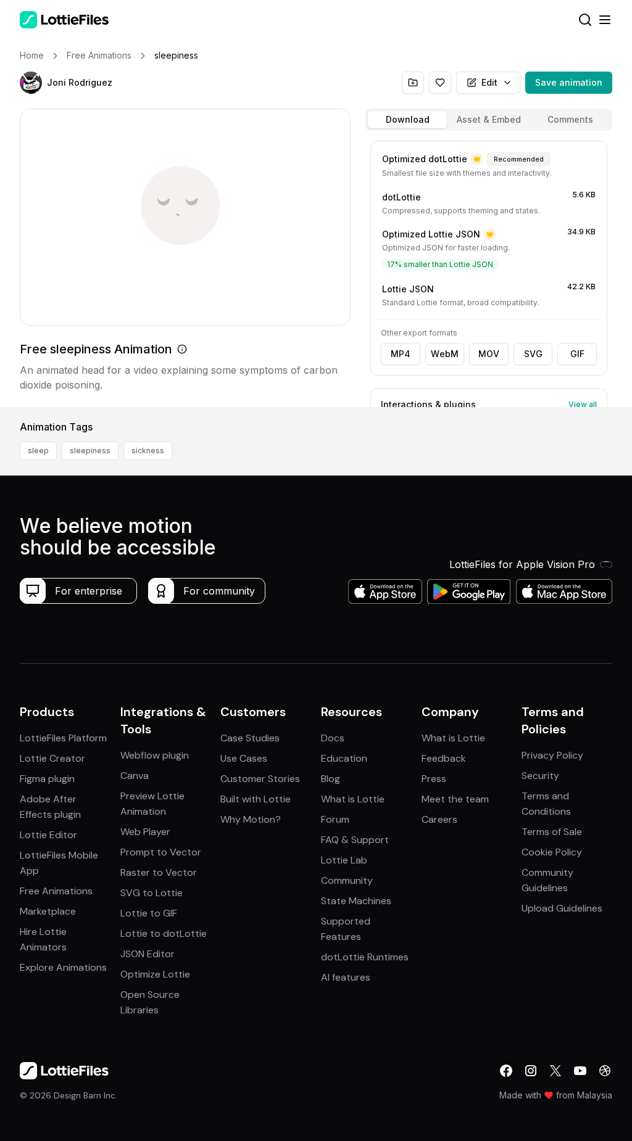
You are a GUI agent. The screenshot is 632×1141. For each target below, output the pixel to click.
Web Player (145, 831)
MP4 (400, 353)
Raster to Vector (158, 872)
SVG (533, 353)
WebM (445, 353)
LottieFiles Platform (63, 737)
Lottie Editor (48, 834)
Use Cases (243, 758)
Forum (335, 819)
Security (540, 775)
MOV (488, 353)
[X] (555, 1070)
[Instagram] (530, 1070)
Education (344, 758)
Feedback (444, 758)
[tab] (407, 119)
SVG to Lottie (151, 892)
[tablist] (488, 120)
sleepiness (90, 450)
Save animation (568, 82)
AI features (345, 977)
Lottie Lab (344, 860)
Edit (489, 82)
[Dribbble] (604, 1070)
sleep (38, 450)
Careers (439, 819)
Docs (332, 737)
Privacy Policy (552, 755)
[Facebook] (506, 1070)
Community (347, 880)
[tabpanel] (488, 271)
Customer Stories (260, 778)
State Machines (356, 900)
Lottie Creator (52, 758)
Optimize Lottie (155, 974)
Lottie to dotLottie (163, 933)
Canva (134, 775)
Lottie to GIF (148, 913)
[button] (31, 83)
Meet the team (455, 799)
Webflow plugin (154, 755)
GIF (577, 353)
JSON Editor (147, 953)
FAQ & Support (355, 839)
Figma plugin (47, 778)
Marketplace (48, 911)
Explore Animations (63, 967)
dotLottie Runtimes (365, 956)
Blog (330, 778)
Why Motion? (250, 819)
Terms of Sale (552, 831)
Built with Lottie (255, 799)
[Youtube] (580, 1070)
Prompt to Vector (160, 852)
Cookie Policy (552, 852)
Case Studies (250, 737)
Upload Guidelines (562, 908)
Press (434, 778)
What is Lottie (353, 799)
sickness (147, 450)
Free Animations (56, 890)
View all (582, 404)
